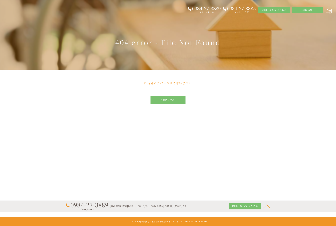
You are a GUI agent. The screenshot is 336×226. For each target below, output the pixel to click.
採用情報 (308, 10)
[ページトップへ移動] (266, 206)
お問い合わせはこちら (274, 10)
